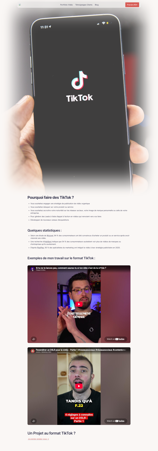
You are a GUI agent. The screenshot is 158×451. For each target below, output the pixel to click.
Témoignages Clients (83, 5)
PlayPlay (40, 248)
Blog (97, 5)
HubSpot (48, 241)
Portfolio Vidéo (66, 5)
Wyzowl (50, 235)
